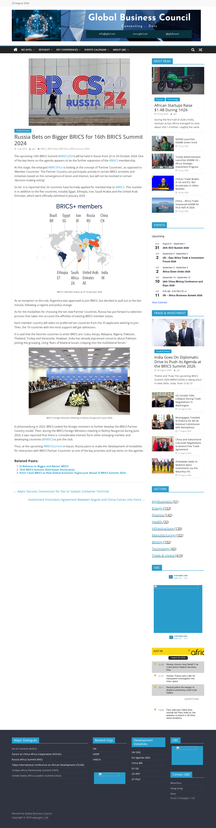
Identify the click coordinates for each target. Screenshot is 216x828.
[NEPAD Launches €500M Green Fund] (163, 137)
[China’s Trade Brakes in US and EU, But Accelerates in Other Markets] (163, 177)
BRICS (43, 148)
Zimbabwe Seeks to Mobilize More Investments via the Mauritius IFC (187, 466)
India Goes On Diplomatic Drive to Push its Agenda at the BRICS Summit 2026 (177, 362)
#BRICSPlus (55, 167)
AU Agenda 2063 (141, 757)
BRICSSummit (76, 148)
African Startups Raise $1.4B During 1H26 (173, 107)
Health (157, 521)
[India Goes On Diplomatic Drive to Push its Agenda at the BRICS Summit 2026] (178, 320)
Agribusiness (162, 501)
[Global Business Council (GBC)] (15, 49)
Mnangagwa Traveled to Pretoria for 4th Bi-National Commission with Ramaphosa (188, 422)
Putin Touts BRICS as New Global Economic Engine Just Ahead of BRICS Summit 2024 (72, 472)
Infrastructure (163, 528)
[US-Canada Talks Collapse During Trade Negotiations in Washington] (163, 394)
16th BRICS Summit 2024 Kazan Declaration (47, 469)
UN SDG (136, 752)
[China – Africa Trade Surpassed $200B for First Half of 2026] (163, 199)
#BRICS (113, 160)
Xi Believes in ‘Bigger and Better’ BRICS (44, 466)
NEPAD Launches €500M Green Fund (186, 141)
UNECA (97, 759)
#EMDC (47, 439)
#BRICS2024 (66, 156)
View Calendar (159, 302)
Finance (158, 515)
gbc (34, 148)
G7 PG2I (136, 779)
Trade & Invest (23, 130)
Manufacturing (163, 535)
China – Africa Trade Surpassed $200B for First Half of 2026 (187, 204)
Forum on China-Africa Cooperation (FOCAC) (36, 754)
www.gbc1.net (40, 817)
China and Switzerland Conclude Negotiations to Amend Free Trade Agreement (188, 444)
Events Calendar (95, 49)
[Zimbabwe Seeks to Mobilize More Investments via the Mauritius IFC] (163, 460)
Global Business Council (38, 813)
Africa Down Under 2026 (176, 271)
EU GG (135, 768)
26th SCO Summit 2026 (176, 247)
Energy (157, 508)
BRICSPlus (64, 148)
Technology (172, 99)
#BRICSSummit (53, 446)
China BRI (137, 763)
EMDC (87, 148)
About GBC (119, 49)
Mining (157, 542)
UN (94, 748)
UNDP (96, 754)
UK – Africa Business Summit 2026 (182, 295)
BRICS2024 (53, 148)
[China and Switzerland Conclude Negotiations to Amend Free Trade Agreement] (163, 438)
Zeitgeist (44, 49)
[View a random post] (200, 49)
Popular (159, 99)
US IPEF (136, 773)
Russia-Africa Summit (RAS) (27, 759)
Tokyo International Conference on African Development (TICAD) (48, 764)
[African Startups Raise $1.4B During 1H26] (178, 68)
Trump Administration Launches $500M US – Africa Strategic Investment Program (188, 161)
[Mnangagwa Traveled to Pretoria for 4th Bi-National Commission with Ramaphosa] (163, 416)
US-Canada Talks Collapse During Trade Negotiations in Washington (188, 400)
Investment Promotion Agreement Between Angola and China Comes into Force (86, 500)
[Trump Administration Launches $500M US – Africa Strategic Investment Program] (163, 155)
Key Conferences (67, 49)
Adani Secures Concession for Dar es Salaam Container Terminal (61, 491)
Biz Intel (26, 49)
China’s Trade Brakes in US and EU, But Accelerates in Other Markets (187, 184)
